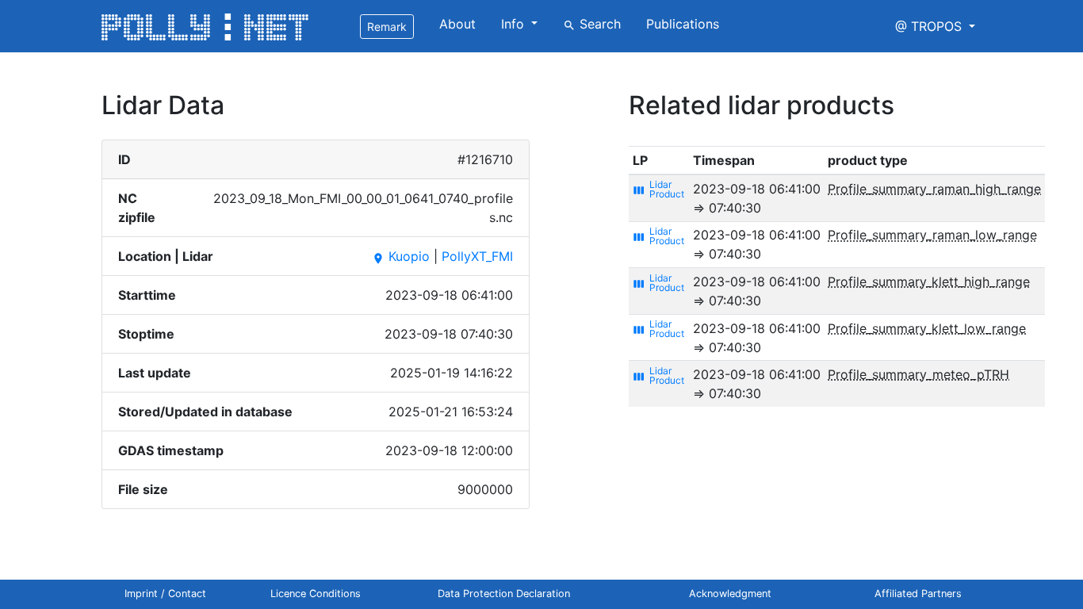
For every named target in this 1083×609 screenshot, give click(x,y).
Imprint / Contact (165, 593)
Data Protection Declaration (504, 593)
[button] (935, 26)
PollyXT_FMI (477, 256)
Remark (387, 26)
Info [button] (514, 24)
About (457, 24)
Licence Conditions (315, 593)
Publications (682, 24)
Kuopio (401, 256)
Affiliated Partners (918, 593)
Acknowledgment (730, 593)
